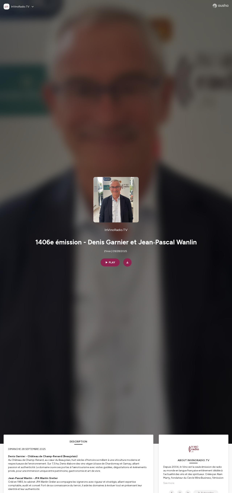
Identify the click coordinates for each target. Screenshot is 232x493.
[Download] (127, 262)
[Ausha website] (220, 6)
